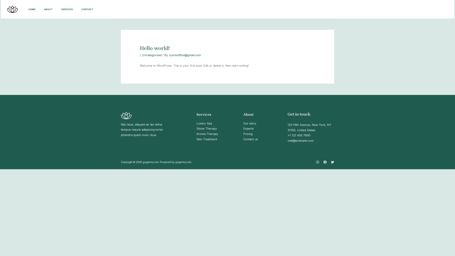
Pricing (248, 134)
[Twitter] (413, 9)
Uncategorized (152, 55)
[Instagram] (397, 9)
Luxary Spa (204, 123)
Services (67, 9)
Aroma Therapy (207, 134)
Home (32, 9)
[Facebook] (405, 9)
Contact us (250, 139)
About (48, 9)
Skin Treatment (206, 139)
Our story (249, 123)
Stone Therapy (206, 128)
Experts (248, 128)
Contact (87, 9)
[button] (434, 9)
